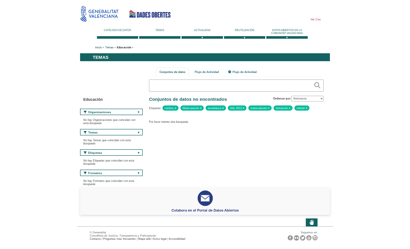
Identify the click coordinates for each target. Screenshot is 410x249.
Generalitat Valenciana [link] (99, 14)
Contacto (95, 238)
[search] (317, 84)
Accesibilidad (177, 238)
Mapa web (144, 238)
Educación (124, 47)
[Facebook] (290, 237)
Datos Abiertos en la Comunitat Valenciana (287, 32)
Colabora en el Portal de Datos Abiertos (205, 210)
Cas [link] (318, 19)
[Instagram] (315, 237)
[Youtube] (309, 237)
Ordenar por (282, 98)
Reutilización (244, 30)
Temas (159, 30)
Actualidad (202, 30)
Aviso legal (160, 238)
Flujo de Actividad (207, 72)
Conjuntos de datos (172, 72)
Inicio (98, 47)
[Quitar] (175, 108)
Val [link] (312, 19)
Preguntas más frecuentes (119, 238)
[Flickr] (296, 238)
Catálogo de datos (117, 30)
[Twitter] (302, 238)
